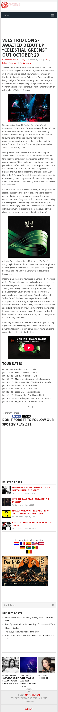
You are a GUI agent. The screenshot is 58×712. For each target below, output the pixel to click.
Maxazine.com (32, 695)
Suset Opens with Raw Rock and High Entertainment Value (30, 624)
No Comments (26, 63)
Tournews (13, 63)
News (47, 60)
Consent (29, 709)
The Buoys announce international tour (22, 632)
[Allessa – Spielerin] (46, 665)
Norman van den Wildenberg (13, 60)
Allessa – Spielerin (12, 628)
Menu (6, 15)
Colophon (29, 701)
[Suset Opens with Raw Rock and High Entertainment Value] (28, 665)
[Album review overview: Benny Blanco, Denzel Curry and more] (10, 665)
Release (5, 63)
